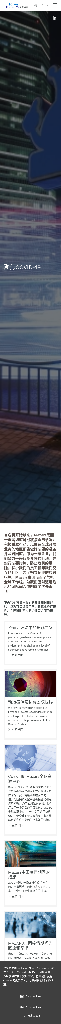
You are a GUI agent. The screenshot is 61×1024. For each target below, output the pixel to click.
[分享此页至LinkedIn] (54, 18)
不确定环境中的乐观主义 (30, 627)
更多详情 (17, 655)
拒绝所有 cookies (30, 1007)
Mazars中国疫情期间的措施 (29, 874)
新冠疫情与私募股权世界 (30, 702)
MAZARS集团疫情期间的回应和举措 (30, 945)
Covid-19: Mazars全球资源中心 (30, 778)
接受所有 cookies (30, 996)
